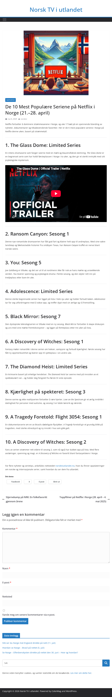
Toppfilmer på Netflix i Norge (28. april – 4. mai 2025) (83, 499)
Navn (6, 568)
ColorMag (56, 691)
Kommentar (10, 528)
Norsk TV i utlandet (56, 9)
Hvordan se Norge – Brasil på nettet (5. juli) (23, 647)
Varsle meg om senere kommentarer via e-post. (28, 614)
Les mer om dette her (80, 673)
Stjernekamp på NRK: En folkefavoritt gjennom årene (26, 499)
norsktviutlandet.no (65, 465)
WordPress (71, 691)
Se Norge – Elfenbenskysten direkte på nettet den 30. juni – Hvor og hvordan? (40, 652)
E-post (6, 582)
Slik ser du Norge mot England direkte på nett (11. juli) (28, 643)
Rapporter (10, 100)
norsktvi (24, 119)
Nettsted (7, 596)
